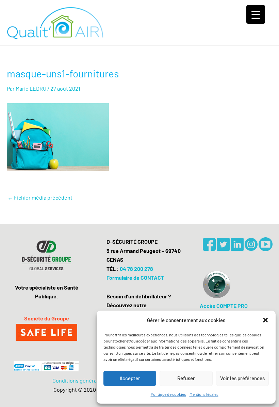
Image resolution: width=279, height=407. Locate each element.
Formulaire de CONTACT (135, 277)
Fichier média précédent (39, 197)
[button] (265, 320)
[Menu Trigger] (255, 14)
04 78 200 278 (136, 268)
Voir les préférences (242, 378)
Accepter (129, 378)
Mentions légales (204, 394)
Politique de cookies (168, 394)
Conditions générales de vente (89, 380)
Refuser (186, 378)
